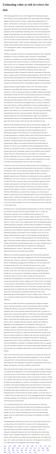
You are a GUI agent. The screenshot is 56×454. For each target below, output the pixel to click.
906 (26, 450)
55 (26, 452)
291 (9, 452)
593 (31, 448)
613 (43, 450)
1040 (32, 446)
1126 (5, 452)
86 (8, 448)
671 (22, 452)
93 (36, 446)
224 (18, 452)
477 (30, 450)
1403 (35, 452)
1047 (10, 446)
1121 (39, 450)
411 (17, 450)
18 (23, 446)
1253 (5, 446)
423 (22, 448)
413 (5, 450)
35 (38, 448)
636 (28, 446)
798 (45, 446)
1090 (14, 446)
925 (34, 450)
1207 (40, 446)
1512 (18, 448)
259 (9, 450)
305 (13, 450)
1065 (47, 448)
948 (5, 448)
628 (49, 446)
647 (14, 452)
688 (43, 448)
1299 (13, 448)
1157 (30, 452)
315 (35, 448)
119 (26, 448)
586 (21, 450)
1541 (19, 446)
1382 (48, 450)
